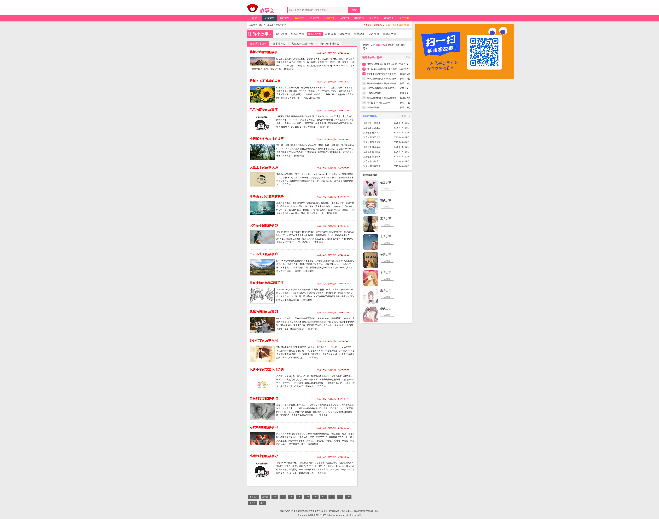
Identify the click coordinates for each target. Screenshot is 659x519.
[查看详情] (288, 69)
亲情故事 (385, 218)
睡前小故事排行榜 (329, 43)
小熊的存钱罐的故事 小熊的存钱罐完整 (381, 79)
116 (274, 497)
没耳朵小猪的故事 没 (264, 225)
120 (307, 497)
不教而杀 (376, 123)
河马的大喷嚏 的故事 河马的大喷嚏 (382, 65)
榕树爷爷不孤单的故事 (265, 81)
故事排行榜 (279, 43)
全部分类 (404, 18)
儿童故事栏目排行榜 (302, 43)
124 (340, 497)
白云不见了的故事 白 (264, 254)
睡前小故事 (281, 25)
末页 (262, 503)
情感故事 (374, 18)
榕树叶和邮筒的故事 (264, 52)
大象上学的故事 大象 (264, 167)
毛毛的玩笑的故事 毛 (264, 109)
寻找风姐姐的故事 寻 (264, 427)
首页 (261, 25)
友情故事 (385, 236)
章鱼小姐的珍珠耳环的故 (267, 283)
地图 (359, 515)
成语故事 (373, 33)
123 (331, 497)
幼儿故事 (281, 33)
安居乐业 (376, 128)
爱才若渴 (376, 156)
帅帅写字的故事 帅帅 (264, 340)
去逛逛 (387, 188)
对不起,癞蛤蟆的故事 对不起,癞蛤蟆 (382, 69)
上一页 (265, 497)
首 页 (254, 18)
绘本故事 (329, 18)
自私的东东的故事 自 (264, 398)
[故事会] (252, 8)
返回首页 (253, 497)
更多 (408, 57)
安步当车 (376, 142)
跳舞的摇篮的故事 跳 (264, 311)
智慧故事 (359, 33)
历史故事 (344, 18)
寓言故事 (389, 18)
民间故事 (314, 18)
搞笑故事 (344, 33)
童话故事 (284, 18)
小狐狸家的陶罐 (374, 93)
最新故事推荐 (369, 116)
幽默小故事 (389, 33)
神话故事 (359, 18)
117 (282, 497)
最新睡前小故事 (258, 43)
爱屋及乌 (376, 147)
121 (315, 497)
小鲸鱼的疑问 (373, 107)
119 (298, 497)
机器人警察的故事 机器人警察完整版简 (381, 98)
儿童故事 (269, 18)
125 (348, 497)
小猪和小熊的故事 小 (264, 456)
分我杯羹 (376, 132)
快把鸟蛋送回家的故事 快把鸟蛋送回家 (381, 89)
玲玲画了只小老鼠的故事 (267, 196)
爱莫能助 (376, 152)
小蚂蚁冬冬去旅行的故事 (267, 138)
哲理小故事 (297, 33)
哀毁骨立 (376, 161)
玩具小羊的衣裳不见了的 (267, 369)
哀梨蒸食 (376, 166)
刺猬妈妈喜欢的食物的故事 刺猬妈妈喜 (381, 74)
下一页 (252, 503)
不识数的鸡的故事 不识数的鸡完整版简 (381, 84)
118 (290, 497)
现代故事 (385, 200)
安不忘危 (376, 137)
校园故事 (385, 182)
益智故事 (330, 33)
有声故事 (299, 18)
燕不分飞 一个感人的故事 (378, 102)
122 (323, 497)
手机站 (353, 515)
